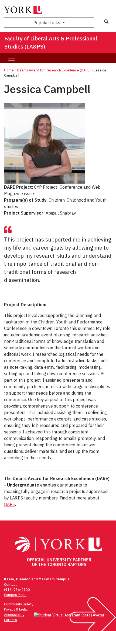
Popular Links (47, 22)
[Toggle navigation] (11, 58)
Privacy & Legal (16, 609)
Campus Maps (15, 594)
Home (9, 70)
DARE (9, 504)
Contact (10, 584)
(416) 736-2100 (17, 589)
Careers (10, 620)
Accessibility (14, 614)
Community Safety (18, 604)
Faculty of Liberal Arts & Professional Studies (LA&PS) (50, 42)
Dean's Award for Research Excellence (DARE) (54, 70)
